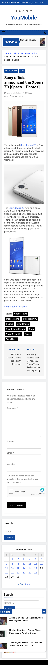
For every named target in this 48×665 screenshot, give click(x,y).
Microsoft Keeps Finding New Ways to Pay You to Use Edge (21, 2)
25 (30, 572)
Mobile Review (30, 319)
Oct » (27, 584)
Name (10, 441)
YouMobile (24, 18)
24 (24, 572)
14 (6, 568)
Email (10, 453)
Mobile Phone (12, 319)
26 (35, 572)
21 (6, 572)
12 (35, 563)
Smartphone (23, 324)
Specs (28, 334)
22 (12, 572)
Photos (9, 324)
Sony (22, 70)
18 (30, 568)
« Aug (20, 584)
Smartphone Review (15, 329)
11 (30, 563)
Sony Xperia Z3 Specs (15, 306)
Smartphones (11, 70)
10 (24, 563)
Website (11, 464)
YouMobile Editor (14, 93)
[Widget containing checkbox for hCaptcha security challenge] (24, 492)
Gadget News (20, 313)
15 (12, 568)
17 (24, 568)
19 (35, 568)
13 (41, 563)
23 (18, 572)
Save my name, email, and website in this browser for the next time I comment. (22, 479)
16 (18, 568)
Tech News (11, 339)
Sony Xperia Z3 (28, 145)
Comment (12, 408)
